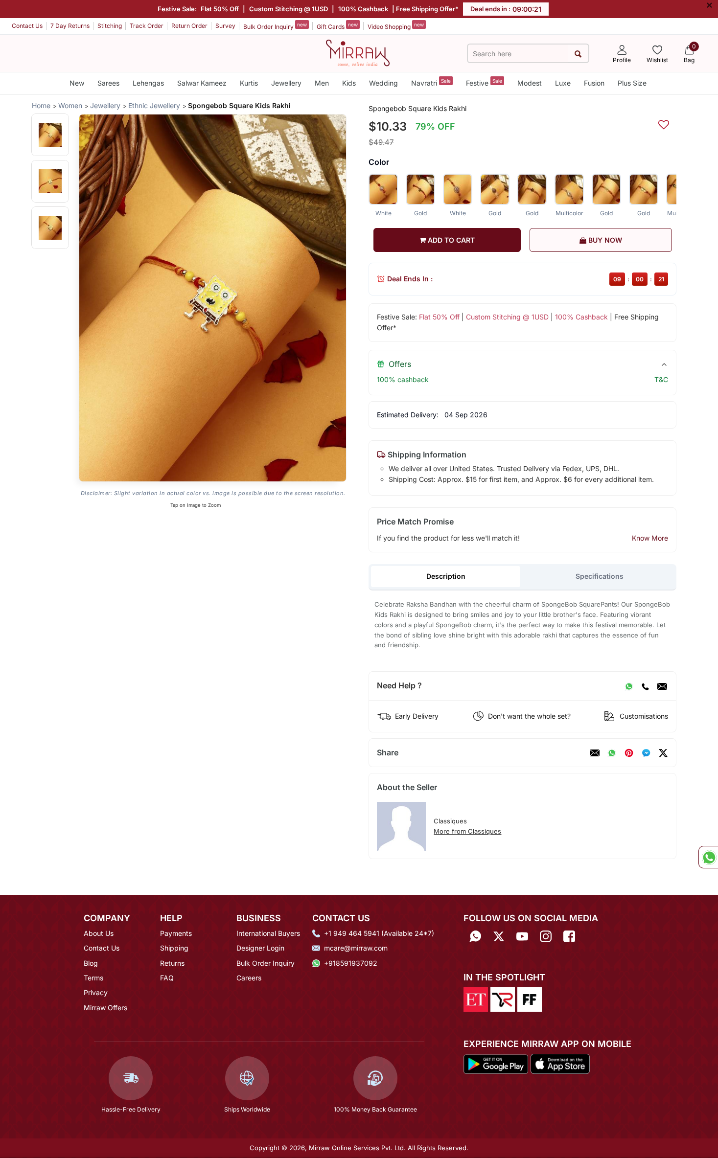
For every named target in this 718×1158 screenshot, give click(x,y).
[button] (50, 135)
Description (445, 576)
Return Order (189, 25)
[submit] (578, 54)
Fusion (594, 83)
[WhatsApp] (629, 686)
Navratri (431, 82)
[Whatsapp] (475, 936)
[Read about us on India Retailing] (502, 998)
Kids (349, 83)
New (76, 83)
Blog (91, 963)
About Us (99, 933)
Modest (529, 83)
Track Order (146, 25)
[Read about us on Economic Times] (475, 998)
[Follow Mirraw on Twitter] (499, 936)
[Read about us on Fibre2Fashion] (529, 998)
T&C (661, 379)
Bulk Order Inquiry (275, 26)
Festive (484, 82)
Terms (93, 978)
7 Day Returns (70, 25)
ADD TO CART (450, 240)
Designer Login (260, 948)
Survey (225, 25)
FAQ (167, 978)
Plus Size (632, 83)
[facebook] (646, 753)
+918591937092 (350, 963)
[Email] (662, 686)
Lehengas (148, 83)
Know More (650, 538)
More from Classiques (467, 831)
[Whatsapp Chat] (708, 857)
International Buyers (268, 933)
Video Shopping (396, 26)
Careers (248, 978)
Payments (176, 933)
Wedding (383, 83)
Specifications (600, 576)
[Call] (645, 686)
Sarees (108, 83)
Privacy (96, 992)
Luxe (563, 83)
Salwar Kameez (202, 83)
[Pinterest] (629, 753)
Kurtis (249, 83)
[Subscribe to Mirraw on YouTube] (522, 936)
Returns (172, 963)
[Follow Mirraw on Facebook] (569, 936)
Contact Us (27, 25)
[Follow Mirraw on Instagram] (545, 936)
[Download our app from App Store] (560, 1063)
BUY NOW (604, 240)
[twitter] (663, 753)
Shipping (174, 948)
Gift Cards (337, 26)
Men (322, 83)
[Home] (358, 52)
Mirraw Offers (105, 1007)
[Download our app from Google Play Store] (495, 1063)
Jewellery (286, 83)
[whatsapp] (612, 753)
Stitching (109, 25)
